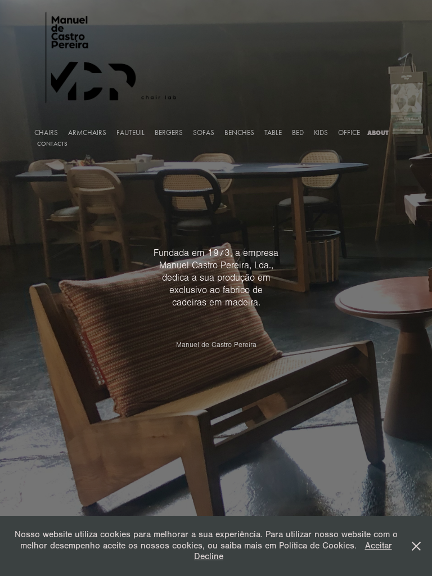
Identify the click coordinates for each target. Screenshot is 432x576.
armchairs (87, 132)
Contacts (52, 143)
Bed (298, 132)
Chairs (46, 132)
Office (349, 132)
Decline (208, 556)
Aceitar (378, 546)
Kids (321, 132)
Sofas (203, 132)
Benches (239, 132)
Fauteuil (130, 132)
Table (273, 132)
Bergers (169, 132)
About (378, 133)
